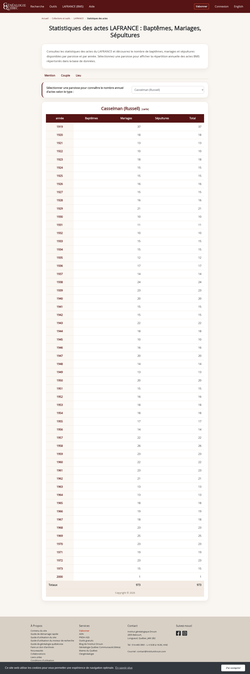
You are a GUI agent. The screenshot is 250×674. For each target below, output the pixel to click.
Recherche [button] (37, 6)
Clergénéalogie (86, 653)
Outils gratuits (86, 640)
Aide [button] (92, 6)
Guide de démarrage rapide (44, 633)
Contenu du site (39, 630)
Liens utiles (36, 657)
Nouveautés (37, 650)
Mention (50, 75)
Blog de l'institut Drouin (91, 643)
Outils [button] (53, 6)
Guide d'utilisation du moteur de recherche (52, 640)
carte (145, 109)
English (238, 6)
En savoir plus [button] (123, 667)
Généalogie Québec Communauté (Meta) (99, 647)
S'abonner (201, 6)
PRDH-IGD (84, 637)
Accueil (45, 18)
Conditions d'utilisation (42, 660)
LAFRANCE (79, 18)
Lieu (78, 75)
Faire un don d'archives (42, 647)
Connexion (222, 6)
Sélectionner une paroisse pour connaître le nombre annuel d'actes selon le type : (84, 90)
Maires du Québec (88, 650)
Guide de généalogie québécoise (47, 643)
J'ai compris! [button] (233, 668)
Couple (65, 75)
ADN (81, 633)
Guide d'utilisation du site (43, 637)
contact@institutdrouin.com (151, 651)
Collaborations (38, 653)
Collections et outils (61, 18)
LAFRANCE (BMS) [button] (73, 6)
